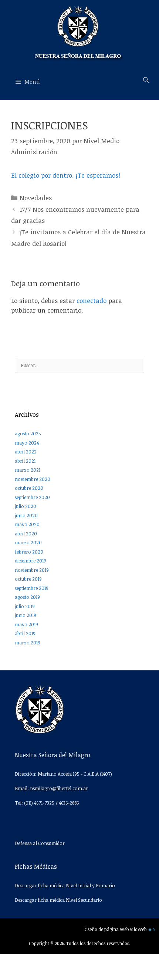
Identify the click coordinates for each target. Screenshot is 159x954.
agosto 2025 (28, 433)
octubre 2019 (28, 578)
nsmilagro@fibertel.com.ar (59, 788)
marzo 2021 (27, 469)
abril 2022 (26, 451)
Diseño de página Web (106, 929)
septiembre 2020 (32, 497)
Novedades (36, 198)
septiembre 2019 (31, 588)
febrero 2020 (29, 551)
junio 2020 (26, 515)
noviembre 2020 (32, 479)
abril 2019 (25, 633)
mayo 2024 (27, 442)
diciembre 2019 (30, 560)
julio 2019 (25, 606)
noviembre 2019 (32, 570)
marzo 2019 (27, 642)
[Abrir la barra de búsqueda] (146, 79)
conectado (91, 300)
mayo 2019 (26, 624)
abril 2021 (25, 461)
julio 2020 (25, 506)
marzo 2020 (28, 542)
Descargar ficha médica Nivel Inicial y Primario (65, 885)
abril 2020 (26, 533)
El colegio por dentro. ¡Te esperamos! (65, 175)
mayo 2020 (27, 524)
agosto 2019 (27, 597)
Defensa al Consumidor (40, 843)
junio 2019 (25, 615)
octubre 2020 (29, 488)
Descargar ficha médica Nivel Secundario (58, 900)
